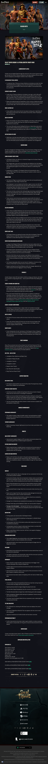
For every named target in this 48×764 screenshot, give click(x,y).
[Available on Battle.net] (24, 723)
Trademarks (34, 761)
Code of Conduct (28, 761)
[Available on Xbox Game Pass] (24, 720)
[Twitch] (25, 674)
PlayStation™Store (10, 301)
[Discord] (31, 674)
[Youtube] (28, 674)
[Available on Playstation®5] (24, 708)
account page (33, 127)
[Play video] (24, 47)
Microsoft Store (35, 299)
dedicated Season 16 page (31, 152)
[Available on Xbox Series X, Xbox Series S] (24, 705)
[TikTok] (33, 674)
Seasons (33, 289)
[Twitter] (22, 674)
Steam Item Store (19, 301)
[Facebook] (20, 674)
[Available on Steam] (24, 716)
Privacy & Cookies (21, 761)
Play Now (35, 2)
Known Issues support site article (26, 635)
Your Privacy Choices (7, 761)
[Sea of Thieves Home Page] (16, 2)
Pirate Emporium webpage (25, 299)
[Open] (45, 2)
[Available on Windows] (24, 712)
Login (42, 2)
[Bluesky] (36, 674)
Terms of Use (14, 761)
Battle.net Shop (31, 301)
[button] (24, 747)
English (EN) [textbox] (22, 747)
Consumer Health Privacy (42, 761)
